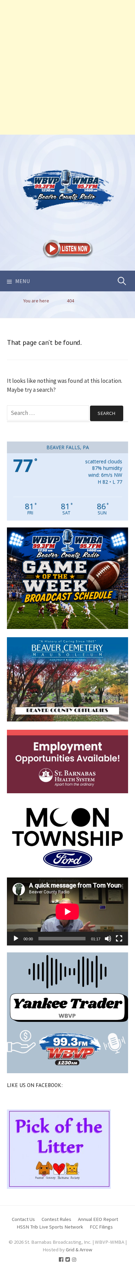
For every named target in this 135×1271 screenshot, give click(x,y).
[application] (67, 911)
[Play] (15, 938)
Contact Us (23, 1219)
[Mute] (108, 938)
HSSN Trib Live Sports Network (50, 1226)
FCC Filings (101, 1226)
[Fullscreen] (119, 938)
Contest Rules (56, 1219)
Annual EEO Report (98, 1219)
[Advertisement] (67, 67)
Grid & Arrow (79, 1249)
